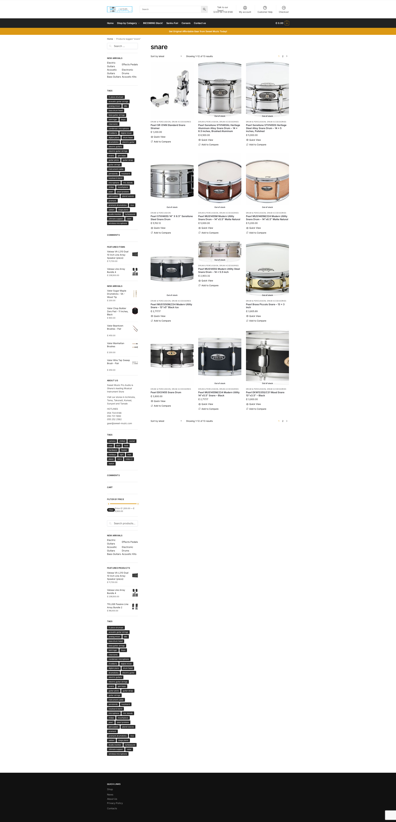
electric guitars (115, 146)
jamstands (113, 173)
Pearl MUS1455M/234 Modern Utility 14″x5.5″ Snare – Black (219, 394)
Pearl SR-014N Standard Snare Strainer (168, 127)
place (111, 459)
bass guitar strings (117, 115)
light (122, 454)
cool (110, 445)
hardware (113, 450)
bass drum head (116, 110)
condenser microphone (119, 128)
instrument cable (116, 169)
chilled (122, 441)
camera (112, 441)
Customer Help (265, 12)
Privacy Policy (115, 803)
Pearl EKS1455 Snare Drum (166, 392)
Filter (111, 510)
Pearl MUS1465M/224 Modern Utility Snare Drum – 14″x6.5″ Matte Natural (267, 218)
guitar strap (128, 160)
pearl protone (123, 191)
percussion (113, 196)
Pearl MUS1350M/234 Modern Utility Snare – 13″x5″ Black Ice (171, 306)
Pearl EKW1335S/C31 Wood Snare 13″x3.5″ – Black (265, 394)
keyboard (126, 173)
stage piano (123, 209)
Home (110, 39)
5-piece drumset (116, 97)
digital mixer (126, 133)
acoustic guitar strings (118, 101)
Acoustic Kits (129, 76)
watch (111, 463)
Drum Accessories (181, 122)
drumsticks (113, 142)
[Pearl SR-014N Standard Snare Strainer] (172, 90)
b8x (125, 106)
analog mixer (114, 106)
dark (118, 445)
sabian (111, 209)
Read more (220, 149)
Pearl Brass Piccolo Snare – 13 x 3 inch (265, 306)
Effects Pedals (130, 64)
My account (245, 12)
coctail (132, 441)
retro (119, 459)
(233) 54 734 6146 (223, 9)
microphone (114, 182)
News (110, 794)
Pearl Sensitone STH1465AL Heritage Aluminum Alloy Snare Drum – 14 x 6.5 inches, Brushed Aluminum (219, 128)
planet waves (128, 196)
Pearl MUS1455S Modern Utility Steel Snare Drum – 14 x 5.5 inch (219, 270)
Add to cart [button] (172, 146)
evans (111, 155)
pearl (111, 191)
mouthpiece (123, 187)
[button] (282, 23)
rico (132, 205)
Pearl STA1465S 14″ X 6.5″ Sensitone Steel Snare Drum (172, 218)
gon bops (122, 155)
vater (129, 219)
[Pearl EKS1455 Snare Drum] (172, 357)
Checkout (284, 12)
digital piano (114, 137)
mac (129, 454)
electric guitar (128, 142)
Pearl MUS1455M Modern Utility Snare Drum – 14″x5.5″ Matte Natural (219, 218)
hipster (124, 450)
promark (112, 200)
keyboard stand (115, 178)
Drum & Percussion (161, 122)
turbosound (130, 214)
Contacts (112, 808)
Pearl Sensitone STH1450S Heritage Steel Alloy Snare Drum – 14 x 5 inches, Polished (266, 128)
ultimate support (116, 219)
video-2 (129, 459)
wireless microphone (118, 223)
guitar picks (114, 160)
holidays (112, 454)
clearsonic (113, 124)
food (126, 445)
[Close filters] (139, 44)
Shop (110, 789)
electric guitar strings (118, 151)
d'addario (113, 133)
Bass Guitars (114, 76)
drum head (128, 137)
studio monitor (115, 214)
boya (123, 119)
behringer (113, 119)
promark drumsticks (118, 205)
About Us (112, 798)
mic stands (128, 182)
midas (111, 187)
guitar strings (114, 164)
